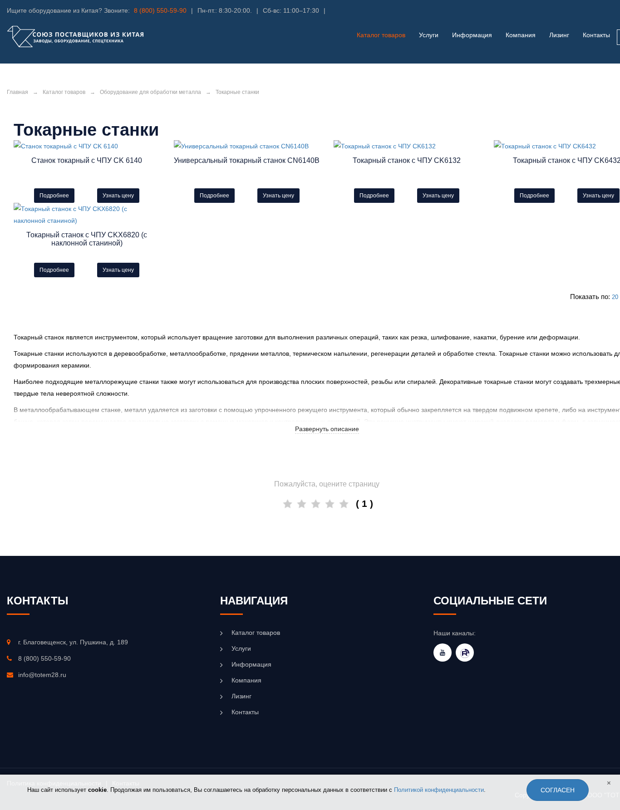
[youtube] (442, 652)
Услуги (241, 648)
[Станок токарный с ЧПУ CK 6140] (87, 146)
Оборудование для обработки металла (150, 92)
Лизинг (559, 35)
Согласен (558, 790)
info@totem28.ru (42, 674)
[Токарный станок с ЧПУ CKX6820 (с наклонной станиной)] (87, 214)
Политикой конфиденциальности (439, 789)
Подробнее (54, 195)
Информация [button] (472, 35)
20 (615, 297)
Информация (251, 664)
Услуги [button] (428, 35)
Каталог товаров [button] (381, 35)
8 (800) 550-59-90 (160, 10)
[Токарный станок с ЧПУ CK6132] (407, 146)
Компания (521, 35)
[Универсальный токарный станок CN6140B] (247, 146)
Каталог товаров (64, 92)
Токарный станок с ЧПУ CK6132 (407, 160)
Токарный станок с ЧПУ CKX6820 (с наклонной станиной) (86, 239)
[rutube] (465, 652)
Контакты (596, 35)
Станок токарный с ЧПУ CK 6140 (86, 160)
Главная (17, 92)
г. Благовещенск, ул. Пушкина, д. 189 (73, 642)
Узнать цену (118, 195)
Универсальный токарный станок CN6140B (247, 160)
